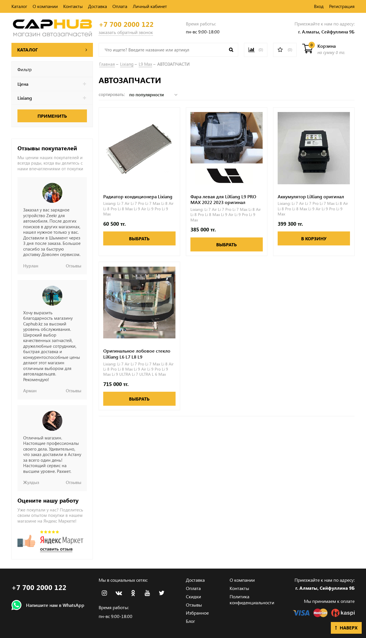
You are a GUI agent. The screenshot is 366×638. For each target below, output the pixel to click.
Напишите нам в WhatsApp (55, 605)
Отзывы (194, 605)
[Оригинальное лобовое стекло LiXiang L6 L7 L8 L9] (139, 302)
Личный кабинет (150, 6)
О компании (45, 6)
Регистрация (342, 6)
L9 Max (145, 64)
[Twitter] (161, 593)
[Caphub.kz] (52, 27)
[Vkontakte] (118, 593)
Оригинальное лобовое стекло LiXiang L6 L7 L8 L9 (136, 354)
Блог (190, 621)
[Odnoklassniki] (133, 593)
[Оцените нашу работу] (50, 541)
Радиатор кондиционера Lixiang (137, 196)
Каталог (19, 6)
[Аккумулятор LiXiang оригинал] (314, 148)
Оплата (119, 6)
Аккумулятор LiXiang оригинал (311, 196)
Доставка (97, 6)
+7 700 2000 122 (126, 24)
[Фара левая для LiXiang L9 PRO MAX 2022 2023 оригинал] (226, 148)
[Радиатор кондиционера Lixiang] (139, 148)
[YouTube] (147, 593)
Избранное (197, 613)
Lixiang (127, 64)
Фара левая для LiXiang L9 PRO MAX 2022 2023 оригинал (223, 199)
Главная (107, 64)
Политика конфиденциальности (252, 599)
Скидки (193, 596)
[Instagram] (104, 593)
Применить (52, 116)
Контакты (73, 6)
